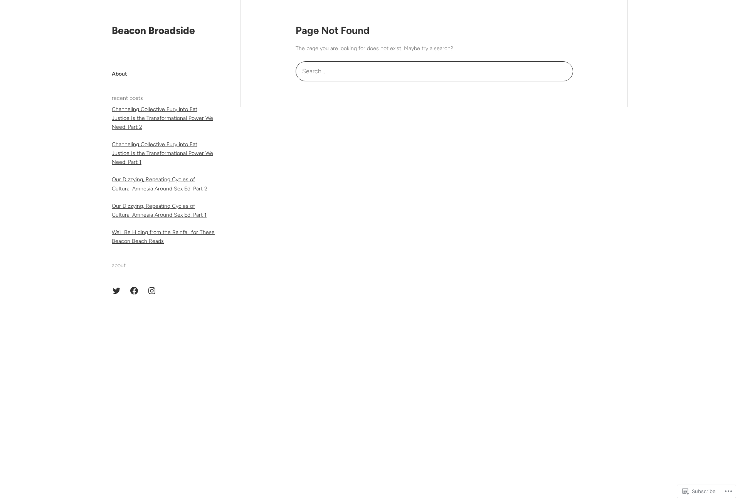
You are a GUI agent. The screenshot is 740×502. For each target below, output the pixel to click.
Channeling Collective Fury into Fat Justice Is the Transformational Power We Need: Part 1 (162, 153)
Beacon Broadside (153, 30)
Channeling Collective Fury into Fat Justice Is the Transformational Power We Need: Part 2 (162, 118)
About (119, 74)
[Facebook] (134, 290)
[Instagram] (151, 290)
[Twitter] (116, 290)
